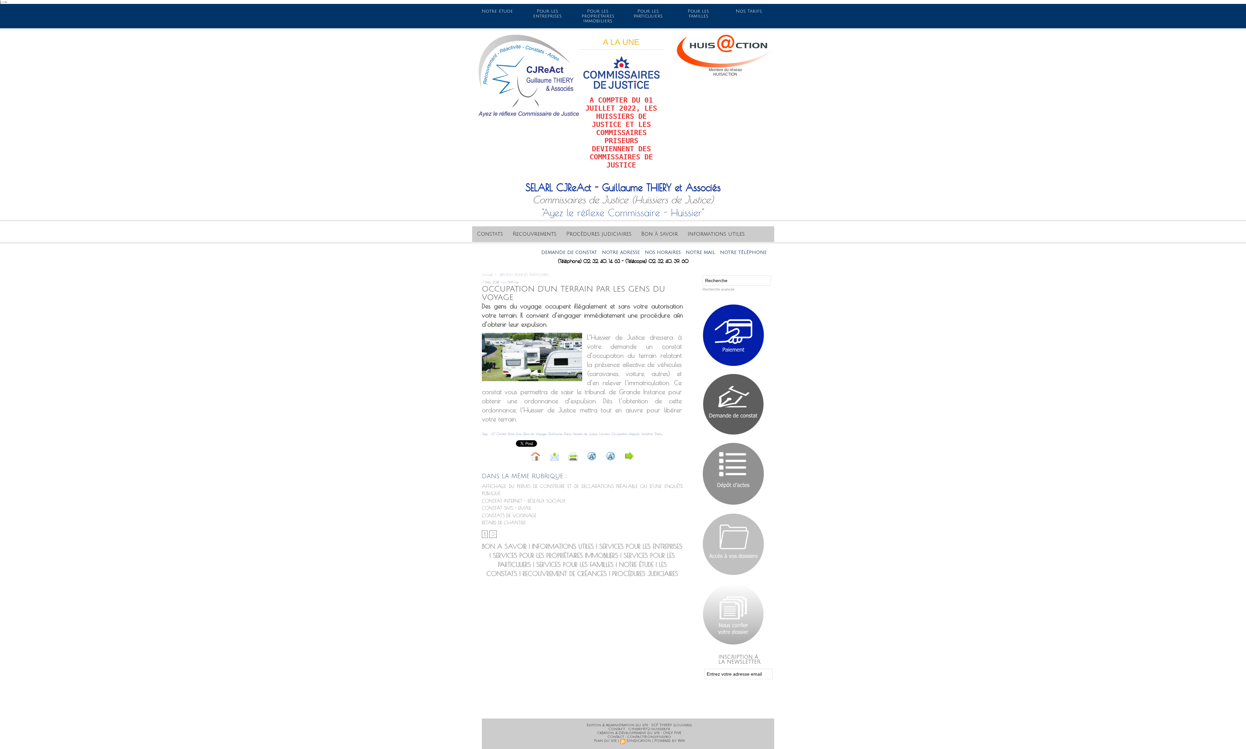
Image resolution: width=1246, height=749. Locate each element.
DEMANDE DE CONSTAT (538, 252)
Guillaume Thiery (559, 434)
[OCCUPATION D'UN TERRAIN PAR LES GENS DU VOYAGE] (532, 335)
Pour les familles (698, 14)
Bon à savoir (659, 234)
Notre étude (497, 11)
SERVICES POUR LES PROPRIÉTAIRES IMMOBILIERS (555, 555)
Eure (518, 434)
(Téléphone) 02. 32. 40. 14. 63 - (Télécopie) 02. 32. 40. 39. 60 (623, 261)
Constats (490, 234)
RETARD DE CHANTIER (503, 522)
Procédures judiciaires (598, 234)
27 (493, 434)
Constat (501, 434)
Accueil (487, 274)
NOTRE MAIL (669, 252)
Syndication (639, 741)
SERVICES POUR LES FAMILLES (575, 564)
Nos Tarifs (749, 11)
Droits (510, 434)
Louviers (604, 434)
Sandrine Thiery (651, 434)
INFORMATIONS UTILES (563, 546)
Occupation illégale (625, 434)
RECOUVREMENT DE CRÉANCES (565, 573)
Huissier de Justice (585, 434)
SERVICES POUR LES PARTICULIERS (524, 274)
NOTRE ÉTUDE (636, 564)
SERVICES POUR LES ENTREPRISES (640, 546)
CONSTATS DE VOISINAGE (509, 515)
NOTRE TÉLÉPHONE (712, 252)
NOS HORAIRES (631, 252)
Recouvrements (534, 234)
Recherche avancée (718, 289)
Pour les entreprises (547, 14)
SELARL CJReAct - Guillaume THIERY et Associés (623, 187)
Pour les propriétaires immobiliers (597, 16)
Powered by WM (669, 741)
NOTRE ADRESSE (589, 252)
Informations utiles (716, 234)
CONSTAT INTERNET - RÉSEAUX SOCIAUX (523, 501)
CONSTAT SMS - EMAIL (506, 508)
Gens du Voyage (534, 434)
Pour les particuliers (648, 14)
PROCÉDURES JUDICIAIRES (645, 573)
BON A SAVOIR (504, 546)
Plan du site (605, 741)
